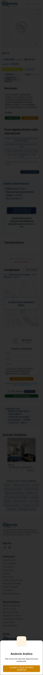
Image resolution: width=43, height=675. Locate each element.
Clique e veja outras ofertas (21, 668)
